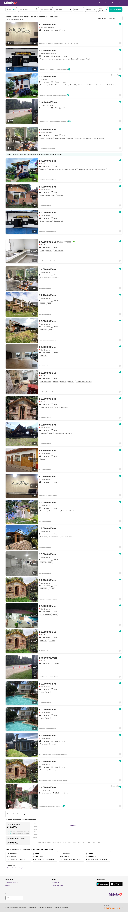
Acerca (7, 885)
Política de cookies (45, 907)
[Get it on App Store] (116, 884)
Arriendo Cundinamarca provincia (17, 868)
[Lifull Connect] (113, 909)
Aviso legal (32, 907)
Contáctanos (55, 882)
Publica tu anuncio (57, 885)
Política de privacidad (61, 907)
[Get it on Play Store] (103, 884)
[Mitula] (10, 2)
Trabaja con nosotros (11, 882)
